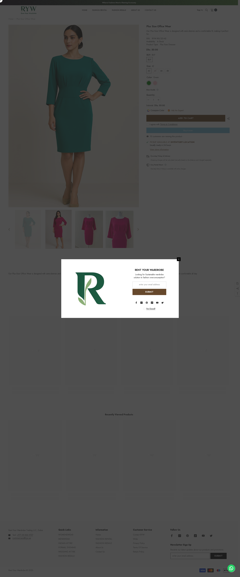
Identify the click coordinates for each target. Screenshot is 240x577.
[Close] (179, 259)
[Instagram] (141, 302)
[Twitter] (162, 302)
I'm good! (150, 308)
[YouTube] (157, 302)
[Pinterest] (146, 302)
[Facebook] (136, 302)
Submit (149, 291)
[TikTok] (152, 302)
